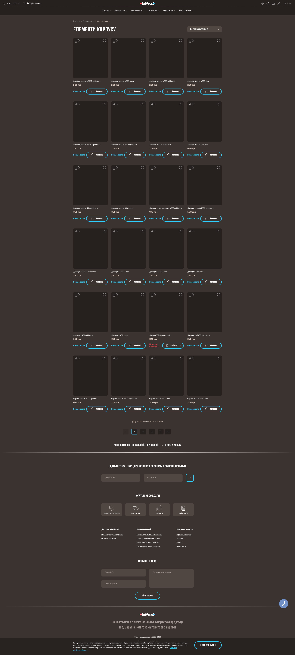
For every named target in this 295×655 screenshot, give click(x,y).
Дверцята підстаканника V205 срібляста (165, 208)
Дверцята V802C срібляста (84, 272)
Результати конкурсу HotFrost (149, 546)
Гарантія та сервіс (184, 535)
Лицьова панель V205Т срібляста (86, 145)
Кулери (105, 11)
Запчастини (136, 11)
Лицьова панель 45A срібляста (85, 208)
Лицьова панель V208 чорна (122, 81)
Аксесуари (120, 11)
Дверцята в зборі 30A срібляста (200, 208)
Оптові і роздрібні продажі (112, 535)
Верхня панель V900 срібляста (85, 399)
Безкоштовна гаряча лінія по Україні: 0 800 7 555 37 (147, 445)
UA (285, 3)
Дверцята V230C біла (158, 272)
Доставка (180, 538)
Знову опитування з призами (148, 542)
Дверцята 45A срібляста (83, 335)
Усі (168, 431)
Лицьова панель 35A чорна (122, 208)
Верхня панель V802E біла (160, 399)
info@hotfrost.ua (35, 3)
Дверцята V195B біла (195, 272)
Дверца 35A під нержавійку (160, 335)
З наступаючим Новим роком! (148, 538)
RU (290, 3)
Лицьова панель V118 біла (197, 145)
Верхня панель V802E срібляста (124, 399)
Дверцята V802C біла (120, 272)
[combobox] (204, 29)
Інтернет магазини (108, 538)
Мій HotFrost (185, 11)
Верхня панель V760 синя (197, 399)
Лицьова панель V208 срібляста (162, 81)
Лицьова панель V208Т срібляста (86, 81)
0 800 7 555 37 (13, 3)
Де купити (152, 11)
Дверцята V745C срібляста (198, 335)
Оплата (179, 542)
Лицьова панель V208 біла (198, 81)
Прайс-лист (181, 546)
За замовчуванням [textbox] (199, 29)
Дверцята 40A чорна (119, 335)
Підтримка (168, 11)
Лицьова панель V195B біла (160, 145)
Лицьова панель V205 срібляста (124, 145)
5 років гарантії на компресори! (149, 535)
